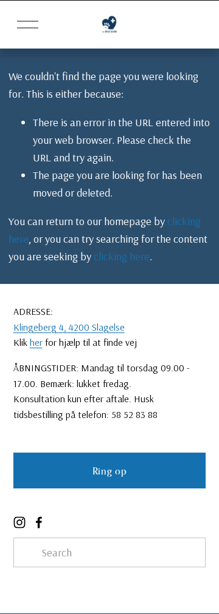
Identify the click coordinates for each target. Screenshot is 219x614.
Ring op (109, 471)
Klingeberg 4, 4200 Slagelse (69, 327)
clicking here (122, 256)
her (36, 342)
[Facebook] (39, 522)
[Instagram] (19, 522)
